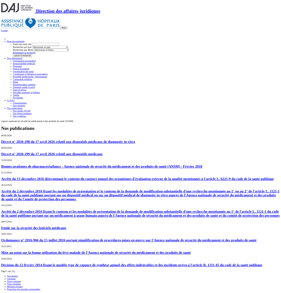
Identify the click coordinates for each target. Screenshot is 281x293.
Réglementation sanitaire (24, 84)
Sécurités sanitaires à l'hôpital (26, 92)
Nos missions (19, 105)
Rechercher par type (22, 47)
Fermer (4, 30)
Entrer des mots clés (22, 44)
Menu (63, 28)
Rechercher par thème (23, 50)
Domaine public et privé (24, 87)
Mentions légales (15, 286)
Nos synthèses (19, 116)
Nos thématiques (14, 58)
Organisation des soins (23, 71)
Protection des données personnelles (23, 289)
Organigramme (20, 103)
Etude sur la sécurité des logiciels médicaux (33, 228)
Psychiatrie (18, 98)
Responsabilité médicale (24, 63)
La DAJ (10, 100)
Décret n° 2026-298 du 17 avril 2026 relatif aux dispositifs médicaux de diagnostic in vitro (68, 142)
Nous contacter (14, 281)
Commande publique (22, 79)
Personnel (17, 66)
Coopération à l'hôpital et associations (30, 74)
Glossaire (11, 279)
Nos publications (15, 108)
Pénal (15, 82)
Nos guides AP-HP (22, 111)
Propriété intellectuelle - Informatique (30, 77)
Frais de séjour (19, 90)
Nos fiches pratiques (22, 113)
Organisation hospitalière (24, 61)
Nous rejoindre (14, 284)
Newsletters (12, 276)
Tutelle (16, 95)
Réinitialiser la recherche (24, 52)
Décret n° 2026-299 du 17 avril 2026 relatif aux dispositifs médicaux (52, 154)
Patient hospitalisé (21, 69)
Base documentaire (16, 41)
